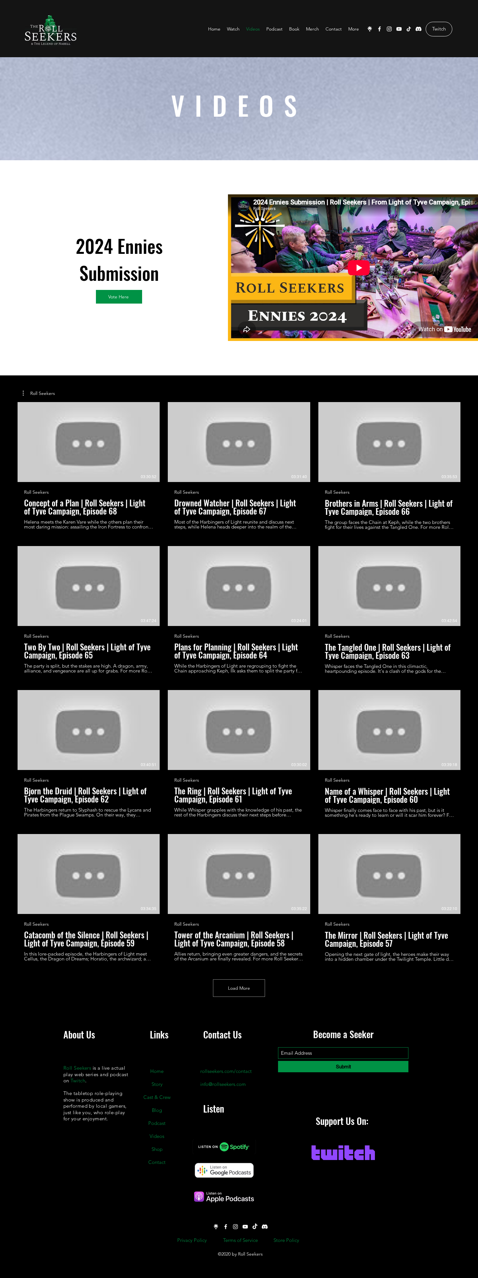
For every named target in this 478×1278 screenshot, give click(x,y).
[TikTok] (408, 29)
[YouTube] (399, 29)
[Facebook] (379, 29)
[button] (39, 393)
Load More (239, 988)
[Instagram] (389, 29)
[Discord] (418, 29)
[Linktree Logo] (369, 29)
